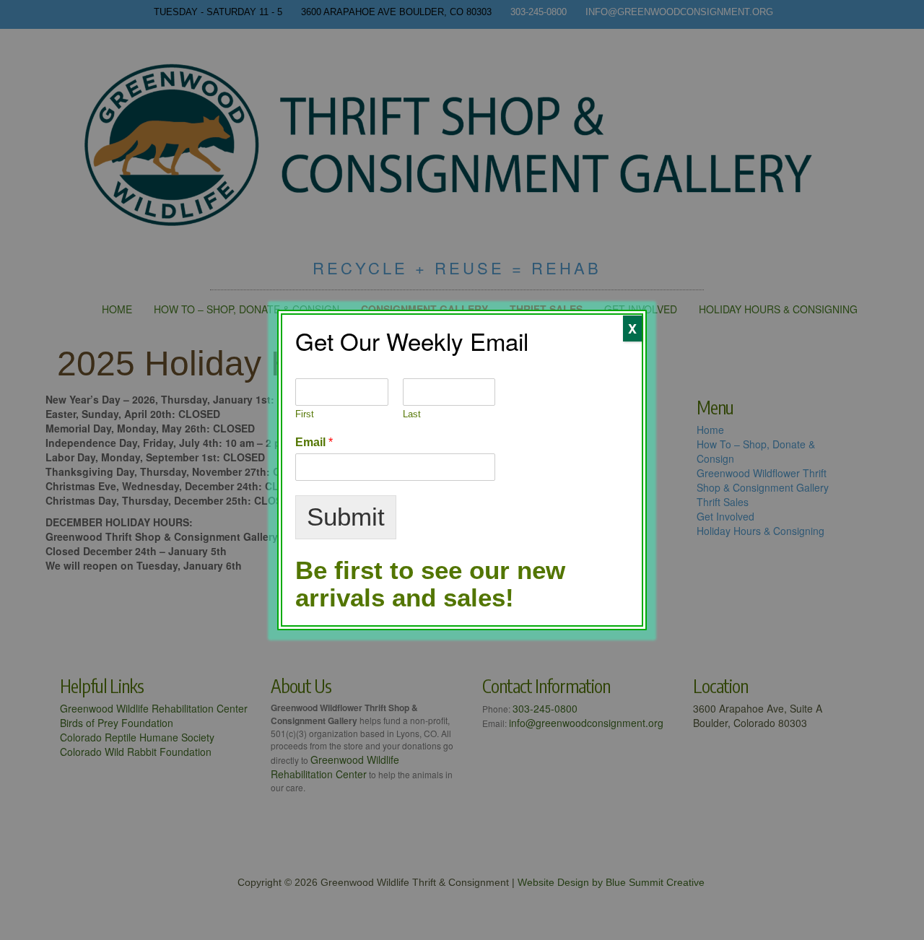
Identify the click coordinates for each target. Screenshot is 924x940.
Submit (346, 516)
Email (314, 442)
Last (412, 414)
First (304, 414)
